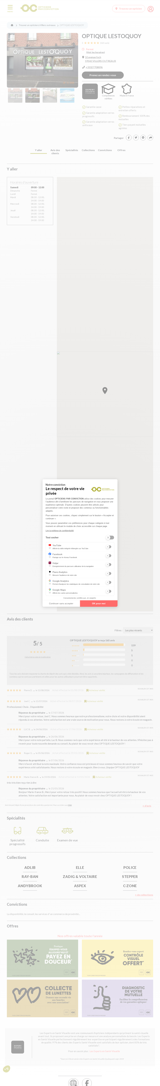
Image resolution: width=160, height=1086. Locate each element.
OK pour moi (98, 603)
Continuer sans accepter (61, 603)
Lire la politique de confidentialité (60, 531)
